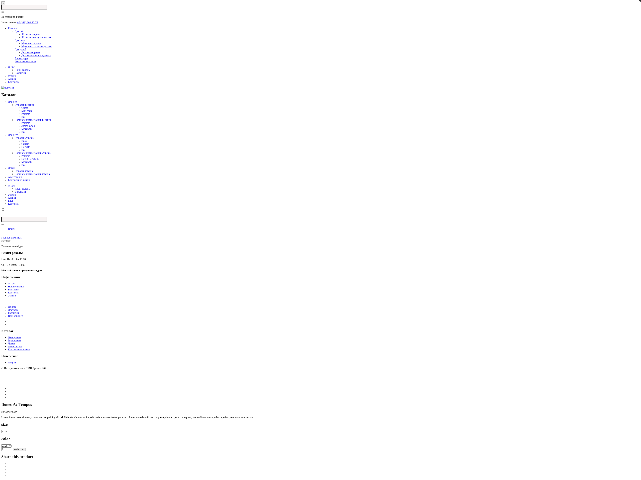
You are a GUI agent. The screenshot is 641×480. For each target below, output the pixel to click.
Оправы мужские (25, 137)
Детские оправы (30, 52)
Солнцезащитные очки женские (33, 119)
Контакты (13, 82)
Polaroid (25, 113)
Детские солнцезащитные (36, 55)
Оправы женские (24, 104)
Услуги (12, 75)
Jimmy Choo (28, 125)
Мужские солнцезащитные (36, 46)
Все (23, 116)
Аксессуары (21, 58)
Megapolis (26, 128)
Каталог (12, 28)
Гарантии (13, 312)
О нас (11, 66)
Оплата (12, 306)
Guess (24, 107)
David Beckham (30, 158)
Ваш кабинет (15, 315)
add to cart (19, 449)
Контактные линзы (25, 61)
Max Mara (26, 110)
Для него (20, 40)
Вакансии (20, 72)
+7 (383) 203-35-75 (27, 22)
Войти (11, 228)
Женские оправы (31, 34)
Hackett (25, 146)
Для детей (20, 49)
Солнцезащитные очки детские (32, 174)
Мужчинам (14, 340)
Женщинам (14, 337)
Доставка (13, 309)
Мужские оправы (31, 43)
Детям (11, 168)
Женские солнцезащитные (36, 37)
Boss (24, 140)
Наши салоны (22, 69)
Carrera (25, 143)
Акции (12, 78)
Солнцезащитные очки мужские (33, 152)
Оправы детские (24, 171)
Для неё (19, 31)
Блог (10, 200)
